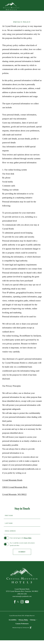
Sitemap (32, 620)
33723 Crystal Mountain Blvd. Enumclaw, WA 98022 (20, 591)
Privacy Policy (28, 538)
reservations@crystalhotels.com (22, 596)
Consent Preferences (22, 623)
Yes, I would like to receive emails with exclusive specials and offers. (22, 544)
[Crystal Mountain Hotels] (11, 6)
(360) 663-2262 (22, 594)
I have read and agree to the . (21, 538)
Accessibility (13, 620)
